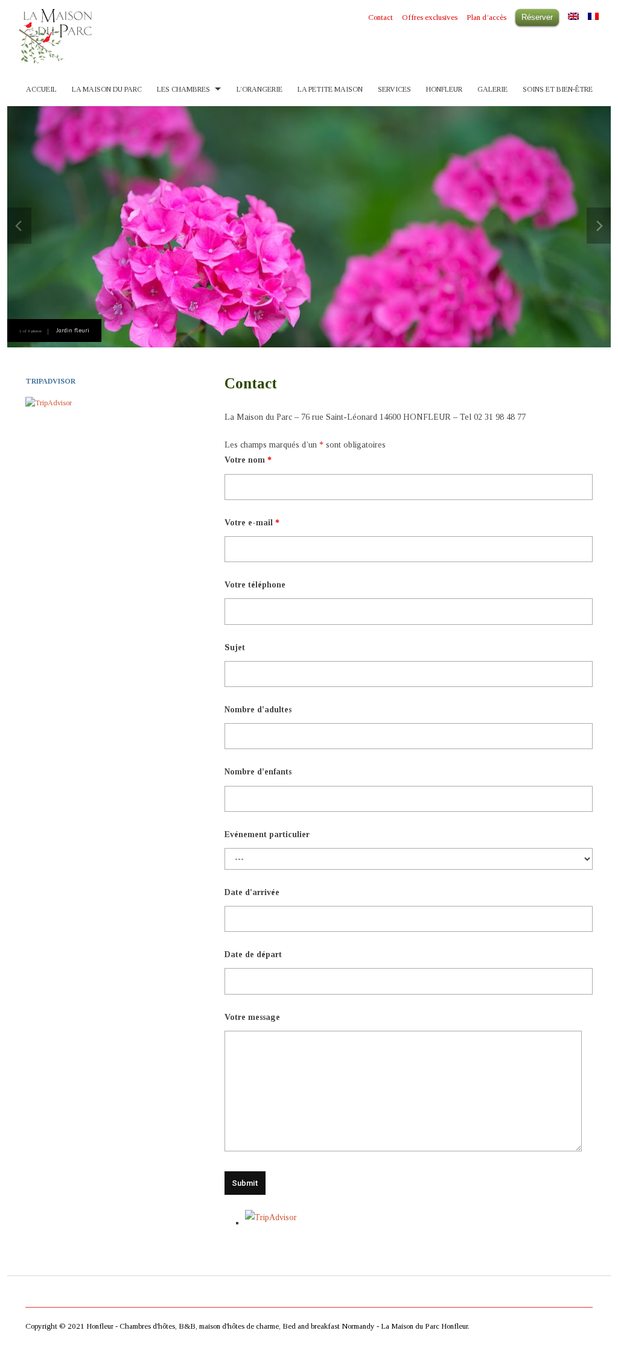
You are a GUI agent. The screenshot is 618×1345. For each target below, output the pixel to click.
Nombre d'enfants (258, 771)
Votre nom (248, 459)
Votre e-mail (252, 522)
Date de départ (253, 954)
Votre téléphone (255, 584)
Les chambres (183, 89)
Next (599, 225)
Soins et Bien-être (558, 89)
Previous (19, 225)
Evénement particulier (267, 834)
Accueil (41, 89)
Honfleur (444, 89)
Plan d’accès (486, 17)
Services (394, 89)
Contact (380, 17)
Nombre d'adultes (258, 709)
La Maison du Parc (107, 89)
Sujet (235, 647)
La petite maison (330, 89)
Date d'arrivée (252, 892)
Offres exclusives (429, 17)
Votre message (252, 1017)
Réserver (537, 17)
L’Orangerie (259, 89)
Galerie (492, 89)
